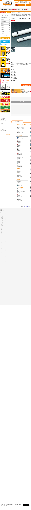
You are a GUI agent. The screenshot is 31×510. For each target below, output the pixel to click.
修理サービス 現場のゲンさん (5, 131)
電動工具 (2, 119)
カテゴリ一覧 (3, 12)
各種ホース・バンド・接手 (21, 124)
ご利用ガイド (3, 129)
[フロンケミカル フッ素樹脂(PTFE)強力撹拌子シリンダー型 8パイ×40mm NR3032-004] (13, 49)
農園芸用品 (18, 179)
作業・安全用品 (19, 135)
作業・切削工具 (3, 23)
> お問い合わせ (7, 134)
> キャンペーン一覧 (6, 113)
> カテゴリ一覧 (7, 124)
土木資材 (2, 27)
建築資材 (18, 168)
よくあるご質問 (3, 130)
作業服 (2, 122)
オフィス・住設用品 (20, 187)
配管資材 (2, 25)
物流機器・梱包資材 (4, 17)
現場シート (3, 123)
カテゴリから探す (17, 121)
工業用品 (2, 19)
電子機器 (2, 33)
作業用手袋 (3, 118)
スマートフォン (26, 206)
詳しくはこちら (5, 505)
